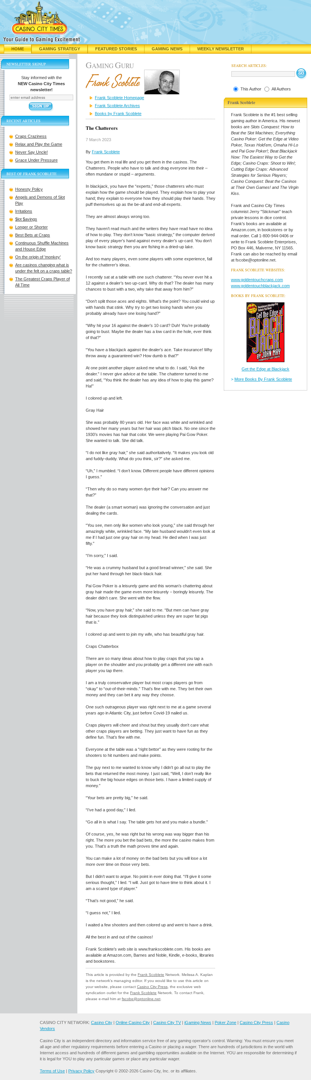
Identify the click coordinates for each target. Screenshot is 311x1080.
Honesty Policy (29, 189)
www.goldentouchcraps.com (257, 279)
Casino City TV (167, 1022)
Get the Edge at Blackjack (265, 369)
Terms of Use (52, 1071)
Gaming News (167, 49)
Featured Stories (116, 49)
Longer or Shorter (31, 227)
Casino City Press (152, 987)
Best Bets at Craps (32, 235)
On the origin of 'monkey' (38, 257)
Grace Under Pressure (36, 160)
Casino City (101, 1022)
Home (17, 49)
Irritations (23, 211)
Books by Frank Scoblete (118, 113)
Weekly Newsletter (220, 49)
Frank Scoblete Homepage (119, 97)
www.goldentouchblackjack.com (260, 285)
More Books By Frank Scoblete (263, 379)
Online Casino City (133, 1022)
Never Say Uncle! (31, 152)
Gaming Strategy (59, 49)
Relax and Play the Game (38, 144)
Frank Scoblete (106, 151)
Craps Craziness (31, 136)
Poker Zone (225, 1022)
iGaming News (197, 1022)
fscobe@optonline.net (141, 999)
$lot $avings (26, 219)
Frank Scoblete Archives (117, 105)
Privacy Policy (81, 1071)
